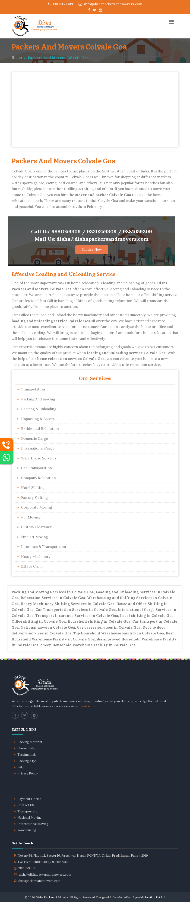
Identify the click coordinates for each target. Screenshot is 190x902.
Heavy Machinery (35, 556)
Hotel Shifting (32, 487)
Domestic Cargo (34, 438)
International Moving (32, 824)
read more (88, 706)
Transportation (28, 811)
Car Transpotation (36, 468)
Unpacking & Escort (37, 419)
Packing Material (29, 742)
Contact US (25, 805)
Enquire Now (92, 249)
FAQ (20, 767)
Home (17, 58)
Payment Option (29, 799)
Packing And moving (38, 399)
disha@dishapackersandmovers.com (45, 875)
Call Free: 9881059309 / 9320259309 (44, 862)
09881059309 (62, 4)
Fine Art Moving (34, 537)
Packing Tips (26, 761)
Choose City (26, 748)
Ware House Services (38, 458)
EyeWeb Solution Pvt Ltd (149, 897)
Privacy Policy (27, 773)
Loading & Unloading (38, 409)
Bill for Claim (32, 566)
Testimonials (26, 755)
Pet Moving (30, 517)
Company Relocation (38, 478)
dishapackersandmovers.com (39, 881)
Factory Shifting (34, 497)
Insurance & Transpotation (43, 546)
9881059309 (26, 868)
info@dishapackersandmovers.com (112, 4)
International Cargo (37, 448)
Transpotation (33, 389)
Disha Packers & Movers (52, 897)
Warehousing (26, 830)
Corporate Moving (36, 507)
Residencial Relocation (40, 428)
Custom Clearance (36, 527)
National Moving (29, 818)
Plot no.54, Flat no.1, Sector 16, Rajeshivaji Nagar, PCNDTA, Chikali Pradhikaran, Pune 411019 (82, 856)
